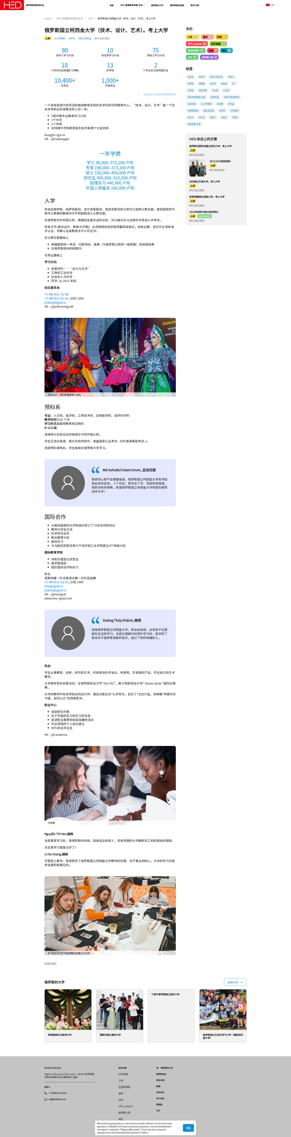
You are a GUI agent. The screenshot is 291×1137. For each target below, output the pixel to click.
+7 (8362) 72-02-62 (58, 1093)
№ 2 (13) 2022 (102, 38)
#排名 (191, 83)
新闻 (158, 1086)
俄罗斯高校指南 (177, 5)
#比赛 (220, 103)
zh (272, 4)
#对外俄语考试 (231, 97)
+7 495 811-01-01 (56, 298)
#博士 (231, 76)
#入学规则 (60, 38)
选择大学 (233, 982)
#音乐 (235, 117)
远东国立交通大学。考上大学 (204, 181)
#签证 (231, 103)
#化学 (213, 83)
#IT (234, 83)
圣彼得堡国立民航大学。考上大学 (207, 196)
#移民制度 (193, 110)
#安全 (191, 76)
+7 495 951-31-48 (56, 294)
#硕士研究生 (84, 38)
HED (158, 1110)
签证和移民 (195, 50)
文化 (192, 57)
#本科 (72, 38)
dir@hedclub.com (57, 1099)
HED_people (197, 43)
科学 (221, 37)
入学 (90, 18)
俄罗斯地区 (161, 1074)
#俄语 (224, 83)
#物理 (202, 83)
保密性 (159, 1104)
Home (47, 18)
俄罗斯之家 (209, 57)
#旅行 (213, 117)
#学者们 (234, 110)
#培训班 (192, 103)
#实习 (191, 117)
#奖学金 (215, 97)
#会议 (202, 117)
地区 (226, 50)
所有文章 (123, 1067)
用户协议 (160, 1098)
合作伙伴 (160, 1092)
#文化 (226, 90)
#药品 (191, 90)
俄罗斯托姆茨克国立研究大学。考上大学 (210, 146)
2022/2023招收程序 (220, 161)
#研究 (222, 110)
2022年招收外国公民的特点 (203, 211)
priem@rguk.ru (55, 302)
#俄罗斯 (203, 90)
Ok (188, 1127)
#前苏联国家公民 (196, 97)
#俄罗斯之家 (194, 124)
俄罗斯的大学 (157, 5)
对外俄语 (217, 43)
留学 (207, 37)
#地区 (224, 117)
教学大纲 (195, 5)
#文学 (215, 90)
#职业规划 (208, 110)
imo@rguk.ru (53, 586)
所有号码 (160, 1080)
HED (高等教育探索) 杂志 (131, 5)
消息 (112, 5)
